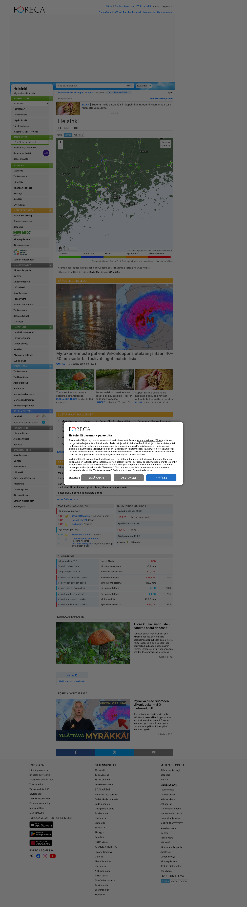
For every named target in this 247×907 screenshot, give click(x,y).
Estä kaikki (96, 477)
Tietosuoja (74, 477)
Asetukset (128, 477)
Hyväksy (161, 477)
